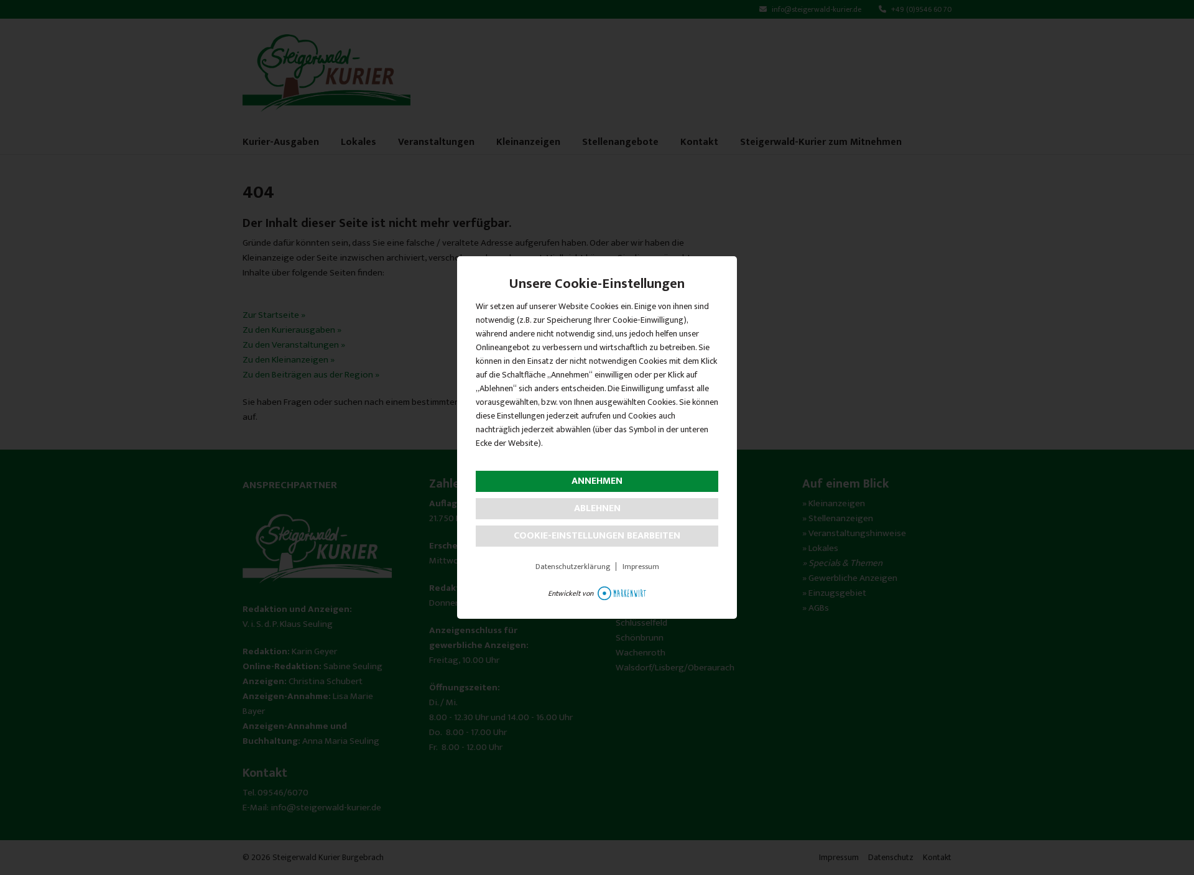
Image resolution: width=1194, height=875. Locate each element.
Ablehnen (597, 508)
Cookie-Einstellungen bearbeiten (597, 535)
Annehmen (597, 481)
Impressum (640, 566)
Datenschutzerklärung (572, 566)
